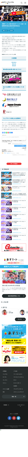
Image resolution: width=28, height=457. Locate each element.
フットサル (5, 374)
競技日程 (14, 64)
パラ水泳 (15, 371)
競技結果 (14, 65)
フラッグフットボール (18, 389)
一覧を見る (19, 319)
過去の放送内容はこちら (14, 296)
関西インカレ (5, 30)
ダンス (15, 380)
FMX (3, 392)
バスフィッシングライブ (19, 392)
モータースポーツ (17, 383)
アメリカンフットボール (19, 377)
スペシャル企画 (6, 389)
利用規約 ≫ (8, 404)
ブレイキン (5, 380)
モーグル (4, 377)
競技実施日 (14, 62)
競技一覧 (14, 396)
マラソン (4, 383)
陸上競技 (11, 30)
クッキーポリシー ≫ (22, 405)
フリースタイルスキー (18, 374)
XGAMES (15, 386)
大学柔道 (4, 371)
